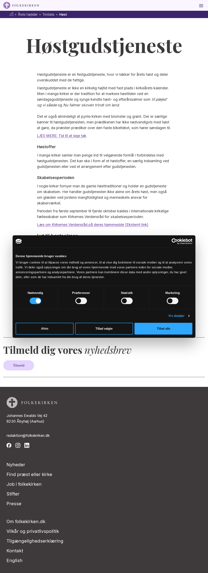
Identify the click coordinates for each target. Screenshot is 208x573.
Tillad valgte (104, 328)
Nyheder (15, 464)
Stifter (13, 493)
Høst (63, 14)
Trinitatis (48, 14)
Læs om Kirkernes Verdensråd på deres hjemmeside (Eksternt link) (92, 224)
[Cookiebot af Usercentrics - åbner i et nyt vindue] (174, 241)
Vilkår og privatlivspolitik (32, 531)
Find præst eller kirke (29, 474)
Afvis (44, 328)
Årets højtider (28, 14)
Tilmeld (18, 365)
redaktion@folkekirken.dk (28, 435)
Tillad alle (163, 328)
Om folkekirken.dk (25, 521)
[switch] (81, 301)
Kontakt (14, 550)
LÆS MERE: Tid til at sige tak (61, 136)
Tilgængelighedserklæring (34, 540)
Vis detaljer (176, 315)
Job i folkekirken (24, 484)
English (14, 560)
